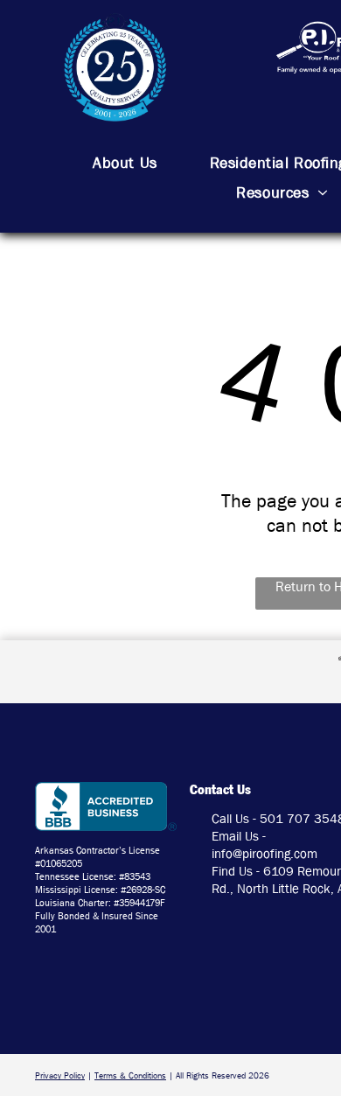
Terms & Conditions (130, 1075)
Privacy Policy (60, 1075)
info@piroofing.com (264, 853)
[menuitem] (124, 163)
